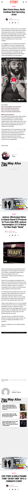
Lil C (19, 380)
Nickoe (3, 381)
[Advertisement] (14, 184)
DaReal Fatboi (12, 231)
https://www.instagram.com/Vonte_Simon (11, 106)
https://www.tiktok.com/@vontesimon (10, 110)
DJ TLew (11, 380)
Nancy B (12, 485)
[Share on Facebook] (9, 23)
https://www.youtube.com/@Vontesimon (11, 111)
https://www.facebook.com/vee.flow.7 (10, 108)
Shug (11, 18)
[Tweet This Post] (12, 23)
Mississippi (23, 380)
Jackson (15, 380)
